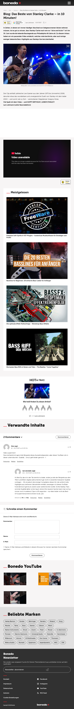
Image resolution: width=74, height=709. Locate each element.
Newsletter (14, 670)
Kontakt (6, 679)
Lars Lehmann (29, 22)
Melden (13, 461)
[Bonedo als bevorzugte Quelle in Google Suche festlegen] (18, 22)
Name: (5, 536)
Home (5, 10)
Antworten (6, 461)
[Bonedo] (12, 3)
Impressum (7, 684)
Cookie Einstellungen (11, 698)
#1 (23, 497)
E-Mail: (5, 542)
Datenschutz (8, 688)
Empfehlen (20, 461)
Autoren (6, 693)
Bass (10, 10)
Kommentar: (8, 521)
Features (16, 10)
